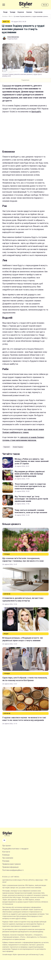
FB (4, 840)
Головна (4, 16)
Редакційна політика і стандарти (15, 849)
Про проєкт (6, 846)
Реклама (5, 861)
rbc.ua (45, 5)
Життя (11, 16)
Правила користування (11, 864)
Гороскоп (6, 86)
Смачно (29, 12)
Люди (5, 12)
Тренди (12, 12)
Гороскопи (38, 12)
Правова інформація (10, 867)
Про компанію (7, 858)
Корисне (21, 12)
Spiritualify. (36, 111)
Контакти (6, 852)
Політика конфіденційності (13, 870)
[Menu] (3, 5)
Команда (5, 855)
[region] (25, 131)
